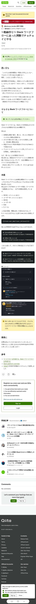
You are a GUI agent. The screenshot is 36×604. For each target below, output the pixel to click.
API (22, 559)
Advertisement (5, 559)
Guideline (4, 547)
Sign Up (21, 501)
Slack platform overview (11, 364)
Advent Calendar (25, 547)
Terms (3, 542)
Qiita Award (24, 553)
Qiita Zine (23, 570)
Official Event (28, 6)
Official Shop (24, 573)
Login (23, 2)
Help (2, 556)
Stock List (11, 6)
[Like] (3, 374)
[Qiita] (4, 2)
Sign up (13, 595)
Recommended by (15, 420)
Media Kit (4, 550)
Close (20, 595)
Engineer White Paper (27, 556)
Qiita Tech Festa (25, 550)
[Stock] (8, 374)
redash (5, 366)
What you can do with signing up (13, 399)
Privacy (3, 545)
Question (18, 6)
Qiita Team (24, 567)
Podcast (3, 582)
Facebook (4, 576)
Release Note (24, 539)
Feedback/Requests (7, 553)
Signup (31, 2)
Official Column (25, 545)
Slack (3, 43)
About (3, 539)
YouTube (3, 579)
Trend (4, 6)
